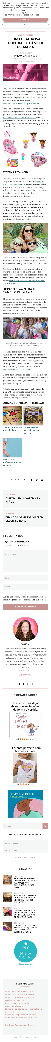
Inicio (12, 59)
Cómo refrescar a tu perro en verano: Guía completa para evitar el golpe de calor (25, 914)
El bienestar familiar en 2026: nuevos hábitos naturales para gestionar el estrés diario (25, 883)
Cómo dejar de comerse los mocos (21, 1017)
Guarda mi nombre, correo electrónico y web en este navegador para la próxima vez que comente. (25, 598)
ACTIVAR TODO (25, 19)
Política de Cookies (31, 15)
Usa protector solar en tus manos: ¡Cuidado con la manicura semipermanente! (25, 929)
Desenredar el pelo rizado (17, 1003)
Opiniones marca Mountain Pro (19, 991)
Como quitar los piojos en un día (19, 994)
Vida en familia (22, 59)
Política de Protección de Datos (19, 1025)
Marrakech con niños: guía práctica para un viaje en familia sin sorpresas (25, 899)
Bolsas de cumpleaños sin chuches (20, 1014)
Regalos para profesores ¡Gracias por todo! (12, 462)
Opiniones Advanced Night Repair (20, 997)
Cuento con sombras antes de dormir (12, 428)
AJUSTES (25, 12)
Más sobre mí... (25, 670)
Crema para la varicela (15, 1006)
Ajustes (25, 24)
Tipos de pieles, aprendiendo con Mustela (31, 430)
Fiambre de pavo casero (16, 1000)
